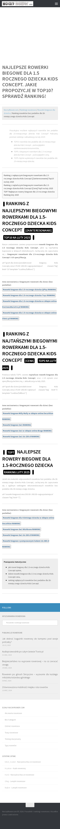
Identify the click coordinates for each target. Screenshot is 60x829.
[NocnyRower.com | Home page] (23, 3)
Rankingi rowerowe (28, 110)
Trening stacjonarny (13, 739)
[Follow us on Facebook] (56, 607)
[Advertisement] (30, 31)
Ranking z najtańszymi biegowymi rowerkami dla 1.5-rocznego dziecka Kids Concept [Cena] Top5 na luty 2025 (28, 187)
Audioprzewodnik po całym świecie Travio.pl (22, 651)
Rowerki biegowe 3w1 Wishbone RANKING (21, 529)
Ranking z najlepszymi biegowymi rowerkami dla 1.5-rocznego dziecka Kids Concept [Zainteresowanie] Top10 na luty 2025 (29, 178)
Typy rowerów (10, 745)
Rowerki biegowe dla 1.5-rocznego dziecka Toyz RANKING (29, 295)
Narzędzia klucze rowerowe (29, 762)
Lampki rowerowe (17, 781)
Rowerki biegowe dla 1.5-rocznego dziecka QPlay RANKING (29, 289)
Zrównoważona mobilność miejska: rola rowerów (25, 687)
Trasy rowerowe (11, 732)
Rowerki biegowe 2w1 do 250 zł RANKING (21, 436)
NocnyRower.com (11, 110)
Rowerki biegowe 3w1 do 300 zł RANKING (21, 535)
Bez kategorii (10, 719)
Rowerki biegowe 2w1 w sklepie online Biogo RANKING (27, 430)
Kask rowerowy (19, 768)
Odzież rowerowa (12, 726)
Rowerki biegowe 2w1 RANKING (17, 425)
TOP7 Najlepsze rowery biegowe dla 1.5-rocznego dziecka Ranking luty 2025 (29, 193)
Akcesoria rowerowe (13, 713)
